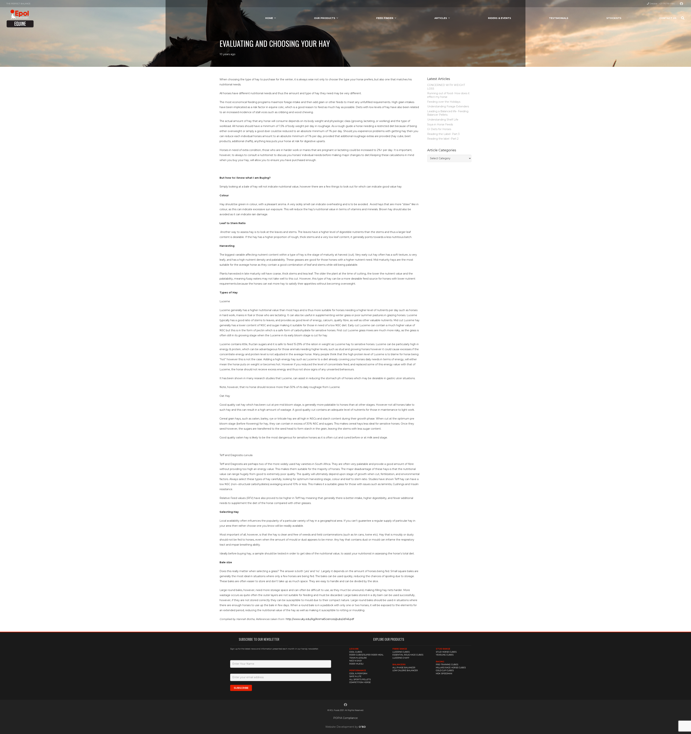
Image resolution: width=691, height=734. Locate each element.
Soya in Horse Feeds (440, 124)
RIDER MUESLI (356, 663)
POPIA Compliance (345, 718)
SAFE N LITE (355, 676)
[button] (275, 18)
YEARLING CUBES (444, 654)
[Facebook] (681, 3)
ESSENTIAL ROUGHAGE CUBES (407, 654)
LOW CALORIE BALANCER (405, 670)
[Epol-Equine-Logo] (20, 18)
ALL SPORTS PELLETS (360, 679)
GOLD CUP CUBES (445, 670)
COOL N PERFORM (358, 673)
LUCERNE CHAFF (400, 658)
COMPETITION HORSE (360, 682)
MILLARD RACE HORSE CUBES (451, 667)
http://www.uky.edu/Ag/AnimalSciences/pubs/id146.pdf (320, 619)
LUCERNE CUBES (401, 652)
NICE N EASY (355, 660)
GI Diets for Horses (439, 129)
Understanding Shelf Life (442, 119)
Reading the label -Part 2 (443, 138)
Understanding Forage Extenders (448, 106)
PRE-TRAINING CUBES (447, 664)
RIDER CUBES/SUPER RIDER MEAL (366, 654)
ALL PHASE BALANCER (403, 667)
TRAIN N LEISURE (358, 658)
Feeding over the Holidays (443, 101)
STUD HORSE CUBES (446, 652)
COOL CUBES (355, 652)
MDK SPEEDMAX (444, 673)
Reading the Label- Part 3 (443, 134)
